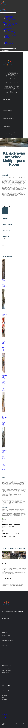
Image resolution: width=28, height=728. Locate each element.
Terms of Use (4, 714)
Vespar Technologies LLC (14, 723)
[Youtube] (14, 133)
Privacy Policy (5, 717)
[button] (14, 172)
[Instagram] (11, 133)
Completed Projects (6, 693)
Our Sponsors (4, 695)
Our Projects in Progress (7, 690)
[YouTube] (12, 652)
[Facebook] (7, 133)
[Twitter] (4, 133)
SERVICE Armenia (6, 699)
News (3, 697)
